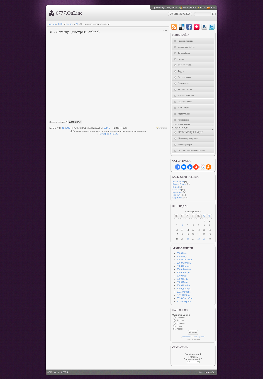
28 (199, 239)
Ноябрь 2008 (193, 211)
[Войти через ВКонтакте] (183, 167)
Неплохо (180, 323)
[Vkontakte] (204, 27)
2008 (60, 24)
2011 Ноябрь (183, 295)
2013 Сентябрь (184, 298)
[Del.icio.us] (181, 27)
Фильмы (66, 128)
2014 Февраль (184, 301)
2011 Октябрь (184, 292)
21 (77, 24)
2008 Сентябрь (184, 259)
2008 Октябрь (184, 263)
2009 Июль (182, 282)
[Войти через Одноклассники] (208, 167)
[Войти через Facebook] (190, 167)
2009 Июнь (182, 279)
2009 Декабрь (184, 288)
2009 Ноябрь (183, 285)
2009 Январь (183, 272)
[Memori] (196, 27)
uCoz (213, 372)
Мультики (177, 192)
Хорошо (180, 320)
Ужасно (180, 329)
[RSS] (174, 27)
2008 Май (182, 253)
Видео (175, 187)
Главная (51, 24)
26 (188, 239)
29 (204, 239)
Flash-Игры (178, 181)
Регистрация (189, 7)
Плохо (179, 326)
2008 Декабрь (184, 269)
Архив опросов (198, 337)
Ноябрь (69, 24)
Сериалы (177, 197)
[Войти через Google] (202, 167)
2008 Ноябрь (183, 266)
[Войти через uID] (177, 167)
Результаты (186, 337)
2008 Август (183, 256)
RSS (213, 7)
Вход (202, 7)
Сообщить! (75, 122)
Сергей (107, 128)
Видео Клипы (179, 184)
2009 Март (182, 276)
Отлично (180, 317)
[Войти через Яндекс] (196, 167)
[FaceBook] (189, 27)
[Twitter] (212, 27)
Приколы (177, 195)
